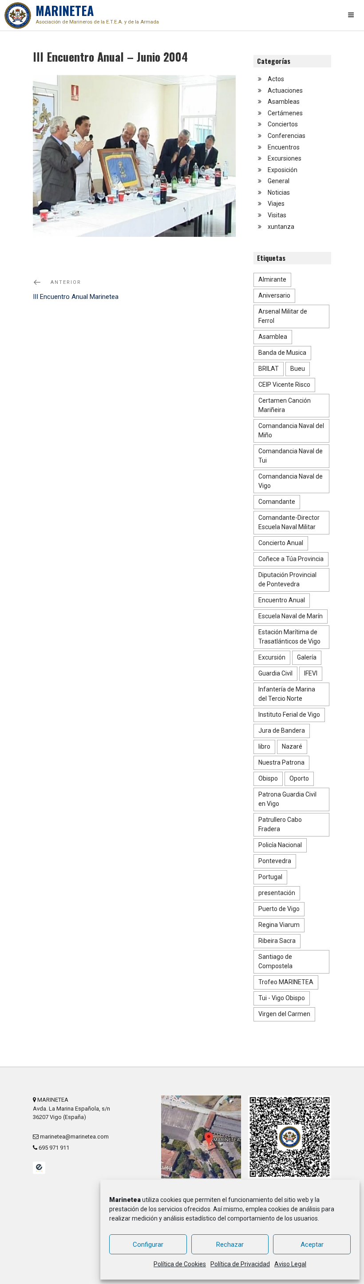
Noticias (279, 192)
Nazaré (292, 746)
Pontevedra (274, 860)
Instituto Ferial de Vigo (289, 714)
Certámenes (285, 113)
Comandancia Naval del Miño (291, 430)
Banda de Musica (282, 352)
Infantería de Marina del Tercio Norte (286, 694)
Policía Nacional (280, 844)
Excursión (271, 657)
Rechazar (230, 1245)
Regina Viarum (279, 924)
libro (264, 746)
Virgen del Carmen (284, 1013)
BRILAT (268, 368)
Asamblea (272, 336)
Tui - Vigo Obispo (281, 997)
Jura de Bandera (281, 730)
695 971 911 (53, 1147)
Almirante (272, 279)
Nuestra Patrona (281, 762)
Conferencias (286, 135)
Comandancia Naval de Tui (290, 456)
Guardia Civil (275, 673)
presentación (276, 892)
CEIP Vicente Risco (284, 384)
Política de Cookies (180, 1264)
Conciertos (283, 124)
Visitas (277, 215)
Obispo (268, 778)
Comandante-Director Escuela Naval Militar (289, 522)
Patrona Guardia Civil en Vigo (287, 799)
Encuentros (284, 147)
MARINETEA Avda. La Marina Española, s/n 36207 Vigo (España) (71, 1108)
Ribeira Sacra (277, 940)
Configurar (148, 1245)
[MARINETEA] (17, 15)
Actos (276, 78)
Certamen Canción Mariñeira (284, 405)
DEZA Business (39, 1168)
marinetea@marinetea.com (74, 1136)
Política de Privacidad (240, 1264)
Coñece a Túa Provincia (291, 558)
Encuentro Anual (281, 600)
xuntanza (281, 226)
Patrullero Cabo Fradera (280, 824)
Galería (307, 657)
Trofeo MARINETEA (285, 982)
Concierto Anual (280, 542)
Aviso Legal (290, 1264)
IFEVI (310, 673)
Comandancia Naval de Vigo (290, 481)
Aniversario (274, 295)
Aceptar (312, 1245)
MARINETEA (97, 13)
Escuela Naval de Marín (290, 616)
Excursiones (284, 158)
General (278, 181)
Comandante (276, 501)
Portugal (270, 876)
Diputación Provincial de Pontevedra (287, 579)
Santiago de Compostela (275, 961)
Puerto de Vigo (279, 908)
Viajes (276, 203)
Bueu (297, 368)
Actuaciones (285, 90)
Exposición (282, 169)
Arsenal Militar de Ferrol (282, 316)
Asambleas (284, 101)
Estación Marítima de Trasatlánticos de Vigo (289, 636)
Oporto (299, 778)
